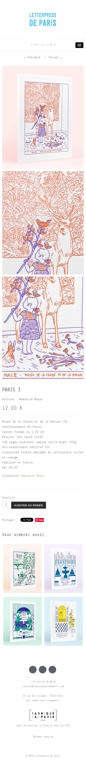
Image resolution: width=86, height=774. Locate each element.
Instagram (42, 669)
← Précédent (32, 57)
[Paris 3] (43, 117)
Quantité (8, 497)
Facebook (33, 669)
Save (41, 519)
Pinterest (52, 669)
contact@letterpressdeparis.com (43, 686)
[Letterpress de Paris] (43, 17)
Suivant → (55, 57)
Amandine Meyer (33, 475)
